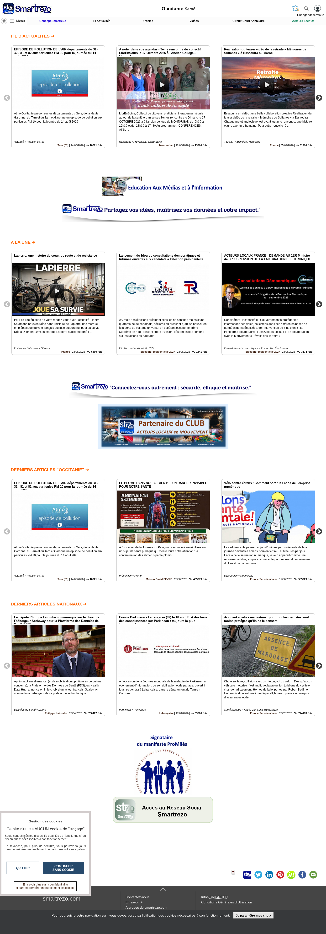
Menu (20, 21)
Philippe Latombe (56, 713)
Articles (147, 21)
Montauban (166, 145)
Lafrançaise (166, 713)
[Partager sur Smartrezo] (247, 875)
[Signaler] (236, 875)
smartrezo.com (61, 898)
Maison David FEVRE (159, 579)
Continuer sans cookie (63, 868)
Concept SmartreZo (52, 21)
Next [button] (319, 97)
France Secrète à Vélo (263, 579)
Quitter (23, 868)
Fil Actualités (101, 21)
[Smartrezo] (33, 8)
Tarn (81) (63, 145)
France (274, 145)
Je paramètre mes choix (253, 915)
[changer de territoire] (295, 8)
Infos (214, 897)
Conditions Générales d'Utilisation (226, 902)
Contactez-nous (137, 897)
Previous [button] (7, 97)
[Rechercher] (306, 8)
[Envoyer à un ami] (313, 875)
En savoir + (134, 902)
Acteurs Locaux (303, 21)
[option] (58, 96)
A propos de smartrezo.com (146, 907)
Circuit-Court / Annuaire (248, 21)
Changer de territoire (310, 15)
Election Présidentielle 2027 (158, 351)
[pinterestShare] (280, 875)
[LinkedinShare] (269, 875)
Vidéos (194, 21)
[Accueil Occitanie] (4, 21)
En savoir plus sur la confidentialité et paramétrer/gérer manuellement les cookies (45, 886)
